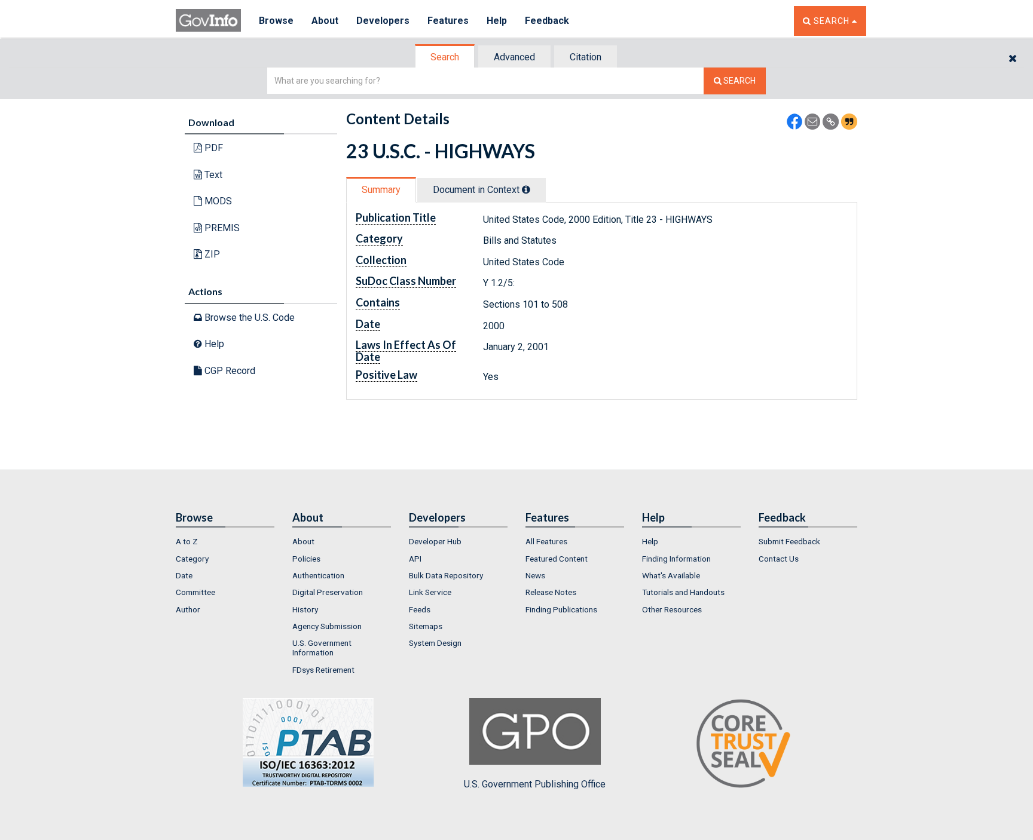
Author (188, 609)
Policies (306, 558)
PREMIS (221, 228)
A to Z (187, 541)
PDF (212, 148)
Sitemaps (425, 626)
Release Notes (550, 592)
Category (192, 558)
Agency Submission (327, 626)
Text (212, 174)
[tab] (445, 57)
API (415, 558)
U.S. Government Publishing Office (535, 784)
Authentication (318, 575)
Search (444, 57)
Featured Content (556, 558)
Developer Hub (435, 541)
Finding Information (676, 558)
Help (497, 20)
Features (448, 20)
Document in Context (477, 189)
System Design (435, 643)
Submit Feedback (789, 541)
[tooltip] (526, 189)
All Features (546, 541)
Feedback (547, 20)
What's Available (671, 575)
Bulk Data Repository (446, 575)
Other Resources (672, 609)
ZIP (211, 254)
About (324, 20)
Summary (381, 189)
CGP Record (228, 370)
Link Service (430, 592)
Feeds (419, 609)
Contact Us (779, 558)
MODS (217, 201)
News (535, 575)
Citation (585, 57)
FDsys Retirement (323, 670)
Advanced (514, 57)
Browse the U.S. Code (248, 317)
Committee (195, 592)
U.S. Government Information (322, 647)
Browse (276, 20)
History (305, 609)
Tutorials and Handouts (683, 592)
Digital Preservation (327, 592)
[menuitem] (225, 541)
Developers (382, 20)
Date (184, 575)
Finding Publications (561, 609)
